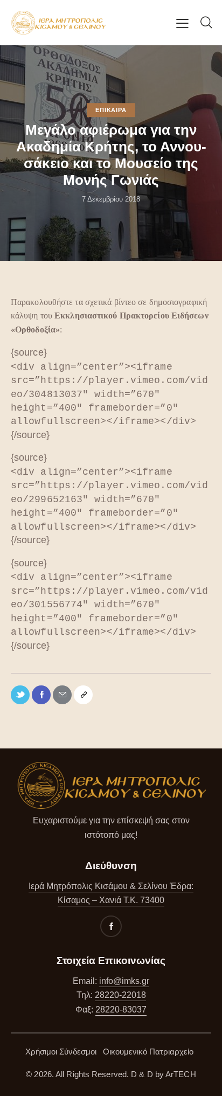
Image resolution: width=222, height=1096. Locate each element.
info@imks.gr (124, 981)
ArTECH (180, 1074)
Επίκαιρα (110, 110)
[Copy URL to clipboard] (83, 694)
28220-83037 (121, 1009)
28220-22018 (120, 995)
